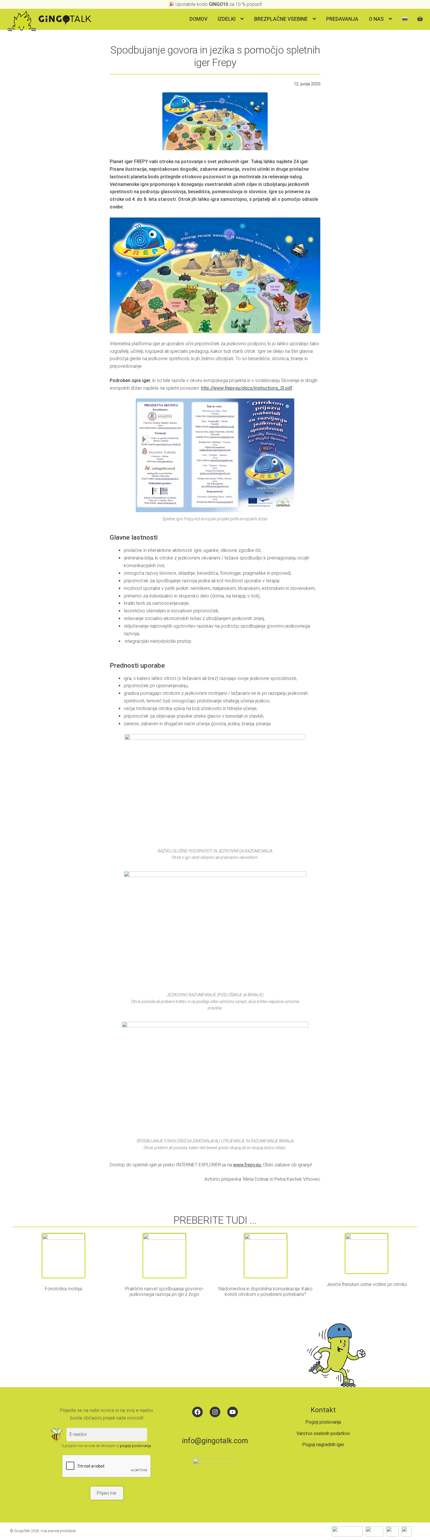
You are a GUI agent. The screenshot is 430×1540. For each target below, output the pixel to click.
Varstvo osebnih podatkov (323, 1433)
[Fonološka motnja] (63, 1255)
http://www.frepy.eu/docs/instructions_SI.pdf (246, 388)
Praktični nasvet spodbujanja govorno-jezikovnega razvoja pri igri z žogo (164, 1291)
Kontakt (323, 1410)
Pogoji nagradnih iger (323, 1444)
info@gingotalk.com (215, 1440)
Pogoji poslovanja (323, 1422)
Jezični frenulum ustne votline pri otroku (366, 1284)
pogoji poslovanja (135, 1445)
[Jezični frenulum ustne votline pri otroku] (366, 1253)
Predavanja (342, 19)
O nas (376, 19)
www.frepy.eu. (247, 1165)
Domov (198, 19)
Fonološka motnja (63, 1289)
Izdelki (226, 19)
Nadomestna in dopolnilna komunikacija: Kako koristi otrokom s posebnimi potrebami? (265, 1291)
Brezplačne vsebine (281, 19)
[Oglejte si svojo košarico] (421, 16)
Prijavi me (106, 1493)
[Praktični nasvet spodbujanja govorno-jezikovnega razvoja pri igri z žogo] (164, 1255)
